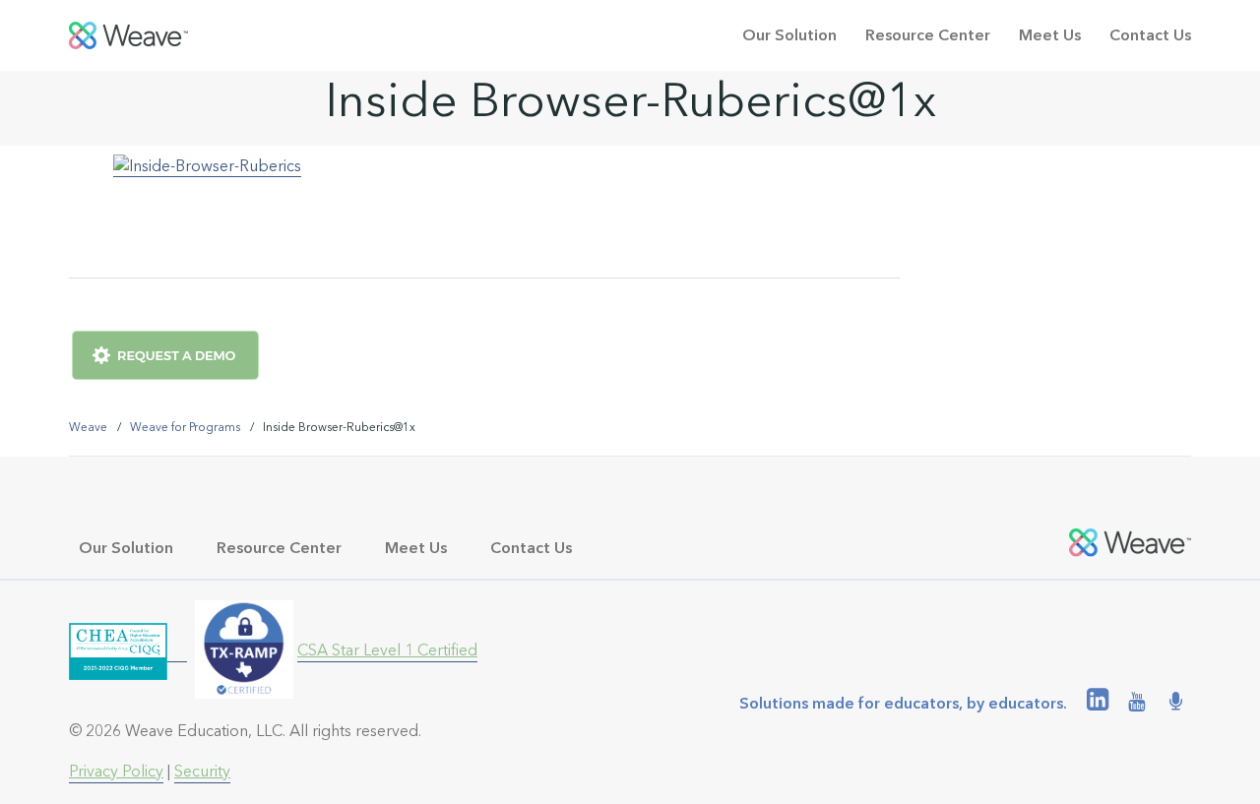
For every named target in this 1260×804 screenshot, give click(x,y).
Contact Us (1150, 35)
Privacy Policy (116, 771)
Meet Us (1050, 35)
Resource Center (927, 35)
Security (202, 771)
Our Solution (789, 35)
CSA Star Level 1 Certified (387, 650)
